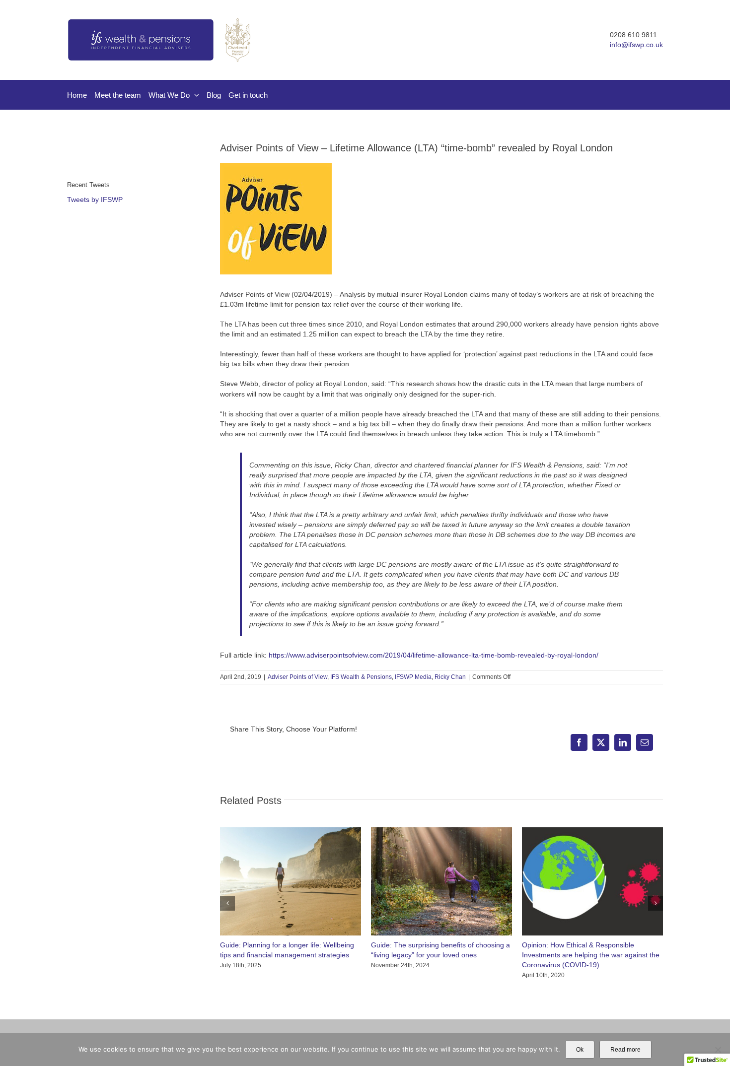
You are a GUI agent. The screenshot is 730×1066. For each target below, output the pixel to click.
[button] (227, 903)
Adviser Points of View (297, 676)
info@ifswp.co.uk (636, 45)
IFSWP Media (413, 676)
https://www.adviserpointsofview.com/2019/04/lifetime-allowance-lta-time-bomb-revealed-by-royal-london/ (433, 655)
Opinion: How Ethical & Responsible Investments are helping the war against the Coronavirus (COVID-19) (590, 955)
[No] (718, 1050)
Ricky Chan (450, 676)
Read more (625, 1049)
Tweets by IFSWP (95, 199)
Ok (580, 1049)
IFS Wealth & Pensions (361, 676)
